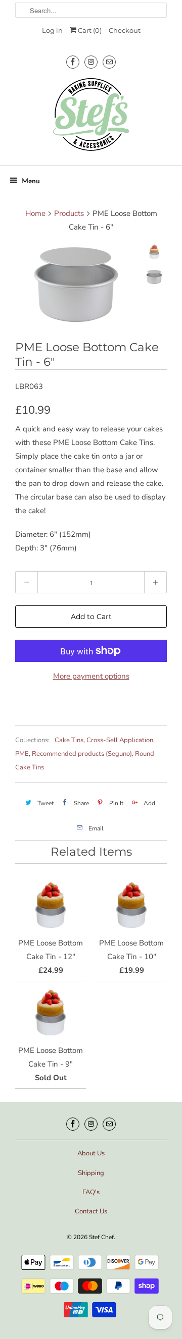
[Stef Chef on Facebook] (72, 61)
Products (69, 213)
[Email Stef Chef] (109, 61)
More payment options (91, 676)
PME (22, 753)
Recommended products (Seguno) (82, 753)
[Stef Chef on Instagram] (91, 61)
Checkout (125, 30)
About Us (91, 1153)
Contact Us (91, 1211)
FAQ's (91, 1192)
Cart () (89, 30)
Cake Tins (69, 740)
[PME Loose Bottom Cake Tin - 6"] (75, 284)
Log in (52, 30)
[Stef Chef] (91, 117)
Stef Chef (101, 1237)
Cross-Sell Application (119, 740)
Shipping (91, 1173)
